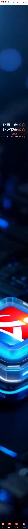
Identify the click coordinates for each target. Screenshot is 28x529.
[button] (12, 521)
